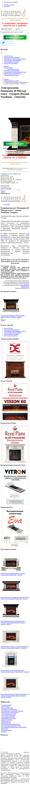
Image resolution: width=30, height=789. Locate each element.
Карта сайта (4, 728)
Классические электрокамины (12, 60)
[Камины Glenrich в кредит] (15, 37)
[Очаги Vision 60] (15, 402)
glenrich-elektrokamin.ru (15, 752)
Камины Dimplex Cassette (8, 718)
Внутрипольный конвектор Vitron (11, 725)
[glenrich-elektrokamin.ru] (13, 16)
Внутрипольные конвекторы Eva (10, 724)
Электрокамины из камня (11, 62)
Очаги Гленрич (8, 56)
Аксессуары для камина (11, 2)
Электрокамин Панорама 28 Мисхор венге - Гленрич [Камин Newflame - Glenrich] (13, 316)
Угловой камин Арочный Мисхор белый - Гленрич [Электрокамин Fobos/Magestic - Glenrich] (15, 671)
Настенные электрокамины (12, 57)
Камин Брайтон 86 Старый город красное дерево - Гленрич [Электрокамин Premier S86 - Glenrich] (15, 598)
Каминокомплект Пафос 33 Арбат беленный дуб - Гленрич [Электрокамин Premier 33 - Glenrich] (15, 647)
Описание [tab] (7, 204)
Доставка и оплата (9, 5)
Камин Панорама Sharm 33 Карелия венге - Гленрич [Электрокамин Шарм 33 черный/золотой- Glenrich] (13, 622)
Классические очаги (13, 69)
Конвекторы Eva (6, 721)
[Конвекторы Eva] (15, 528)
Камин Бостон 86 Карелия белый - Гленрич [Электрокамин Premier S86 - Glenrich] (13, 574)
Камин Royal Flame (6, 720)
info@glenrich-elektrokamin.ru (25, 286)
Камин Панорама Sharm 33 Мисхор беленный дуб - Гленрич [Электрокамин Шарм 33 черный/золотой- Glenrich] (15, 696)
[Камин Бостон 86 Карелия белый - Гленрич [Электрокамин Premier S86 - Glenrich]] (11, 572)
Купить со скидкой (6, 188)
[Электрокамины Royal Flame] (15, 444)
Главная (6, 66)
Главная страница (6, 705)
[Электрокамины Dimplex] (15, 360)
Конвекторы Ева (6, 722)
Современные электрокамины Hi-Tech (15, 59)
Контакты (7, 6)
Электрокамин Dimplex (8, 717)
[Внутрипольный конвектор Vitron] (15, 486)
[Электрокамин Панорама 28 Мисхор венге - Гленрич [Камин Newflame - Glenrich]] (11, 314)
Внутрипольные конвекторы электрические (13, 727)
